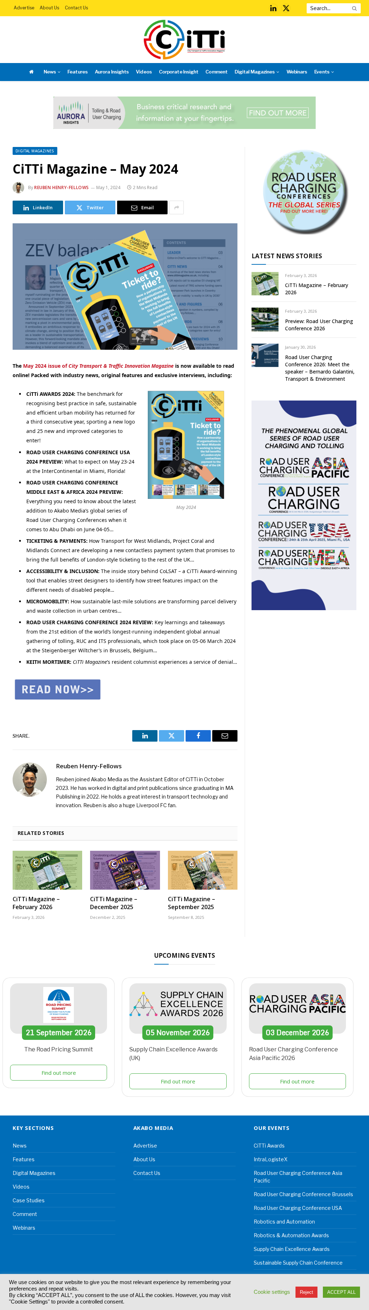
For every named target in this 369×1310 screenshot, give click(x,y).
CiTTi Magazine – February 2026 (36, 903)
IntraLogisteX (271, 1159)
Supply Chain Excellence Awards (292, 1249)
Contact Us (76, 7)
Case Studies (29, 1200)
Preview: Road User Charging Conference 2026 (319, 325)
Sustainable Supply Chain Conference (298, 1263)
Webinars (296, 72)
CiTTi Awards (269, 1146)
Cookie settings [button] (272, 1292)
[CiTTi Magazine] (184, 39)
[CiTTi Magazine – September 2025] (202, 870)
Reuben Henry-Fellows (61, 187)
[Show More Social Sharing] (176, 207)
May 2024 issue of (98, 365)
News (50, 72)
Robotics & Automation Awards (291, 1235)
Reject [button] (306, 1292)
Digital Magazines (255, 72)
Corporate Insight (178, 72)
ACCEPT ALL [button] (341, 1292)
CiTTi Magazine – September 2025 (191, 903)
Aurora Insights (112, 72)
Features (77, 72)
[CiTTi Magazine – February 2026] (47, 870)
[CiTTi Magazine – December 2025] (125, 870)
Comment (216, 72)
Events (321, 72)
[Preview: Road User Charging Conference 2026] (265, 319)
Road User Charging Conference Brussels (303, 1194)
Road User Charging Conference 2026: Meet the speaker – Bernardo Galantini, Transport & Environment (320, 368)
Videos (143, 72)
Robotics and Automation (284, 1222)
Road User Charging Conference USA (298, 1208)
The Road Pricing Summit (58, 1049)
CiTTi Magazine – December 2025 (113, 903)
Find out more (58, 1072)
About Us (49, 7)
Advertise (24, 7)
